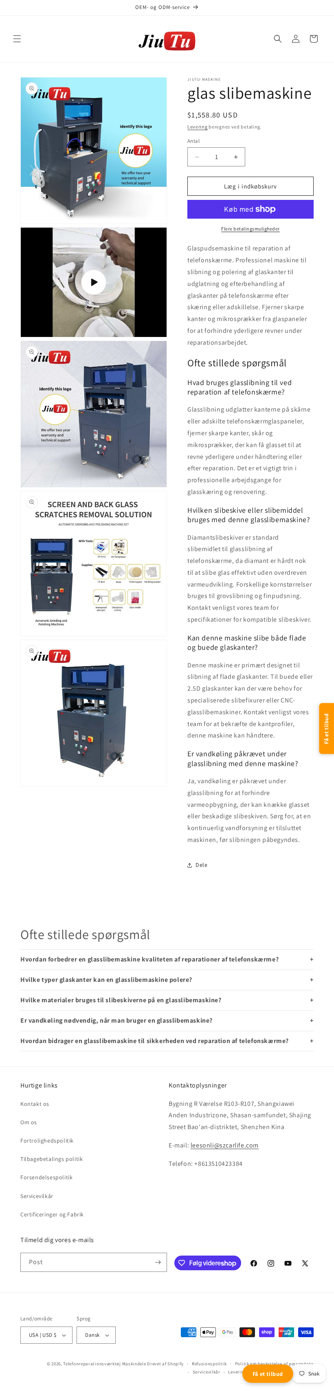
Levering (197, 127)
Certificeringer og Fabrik (52, 1214)
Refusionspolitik (209, 1364)
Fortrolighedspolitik (47, 1140)
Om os (28, 1122)
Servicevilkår (36, 1196)
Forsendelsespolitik (46, 1177)
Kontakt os (34, 1103)
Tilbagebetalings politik (51, 1159)
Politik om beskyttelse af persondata (274, 1364)
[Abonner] (158, 1262)
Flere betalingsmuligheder (250, 229)
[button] (17, 39)
